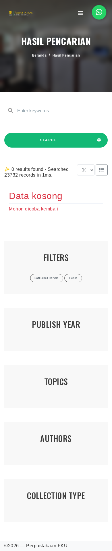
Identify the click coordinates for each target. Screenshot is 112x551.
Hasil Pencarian (66, 55)
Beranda (39, 55)
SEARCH (48, 140)
